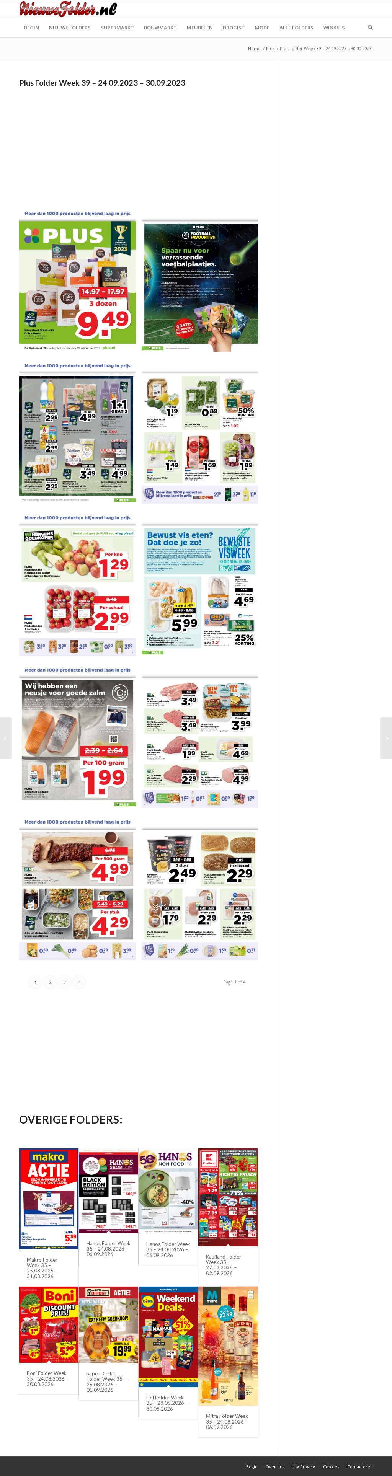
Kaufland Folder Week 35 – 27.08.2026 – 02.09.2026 (223, 1265)
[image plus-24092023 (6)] (203, 585)
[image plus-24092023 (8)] (203, 738)
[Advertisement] (83, 143)
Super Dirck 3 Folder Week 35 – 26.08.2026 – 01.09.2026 (106, 1381)
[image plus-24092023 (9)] (80, 890)
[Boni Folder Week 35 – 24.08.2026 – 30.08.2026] (48, 1325)
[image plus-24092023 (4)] (203, 433)
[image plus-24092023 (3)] (80, 433)
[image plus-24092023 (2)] (203, 281)
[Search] (368, 27)
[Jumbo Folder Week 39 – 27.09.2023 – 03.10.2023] (6, 738)
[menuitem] (31, 27)
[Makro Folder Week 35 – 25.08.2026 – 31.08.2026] (48, 1198)
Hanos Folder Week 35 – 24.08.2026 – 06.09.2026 (109, 1248)
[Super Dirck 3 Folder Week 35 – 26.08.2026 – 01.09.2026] (108, 1325)
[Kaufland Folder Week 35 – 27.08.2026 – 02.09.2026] (228, 1197)
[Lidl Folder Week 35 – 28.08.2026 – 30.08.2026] (168, 1337)
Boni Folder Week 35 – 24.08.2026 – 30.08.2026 (48, 1378)
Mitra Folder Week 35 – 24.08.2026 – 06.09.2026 (227, 1421)
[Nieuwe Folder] (70, 9)
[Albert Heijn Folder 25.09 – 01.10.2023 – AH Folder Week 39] (386, 738)
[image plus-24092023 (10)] (203, 890)
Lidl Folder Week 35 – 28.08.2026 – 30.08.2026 (167, 1403)
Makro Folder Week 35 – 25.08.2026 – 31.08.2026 (42, 1268)
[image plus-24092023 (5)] (80, 585)
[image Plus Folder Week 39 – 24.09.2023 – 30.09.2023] (80, 281)
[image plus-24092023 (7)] (80, 738)
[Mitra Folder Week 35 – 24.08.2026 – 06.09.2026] (228, 1346)
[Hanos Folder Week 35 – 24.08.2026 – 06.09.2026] (108, 1190)
